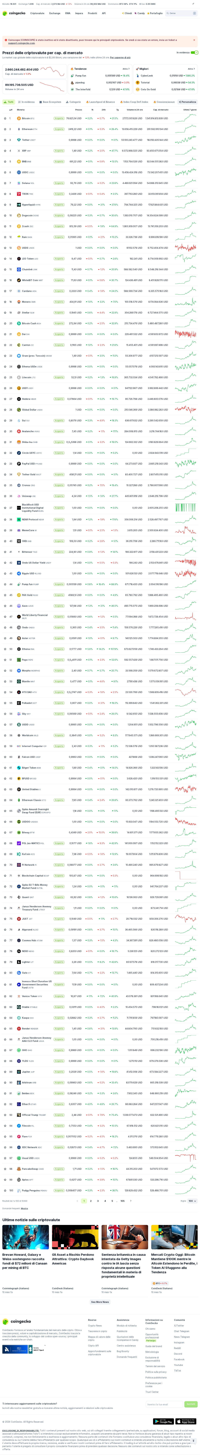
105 (123, 1201)
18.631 (13, 4)
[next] (131, 1201)
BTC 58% (123, 4)
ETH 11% (133, 4)
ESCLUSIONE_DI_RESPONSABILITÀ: (20, 1430)
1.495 (31, 4)
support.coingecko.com (21, 43)
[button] (100, 1302)
